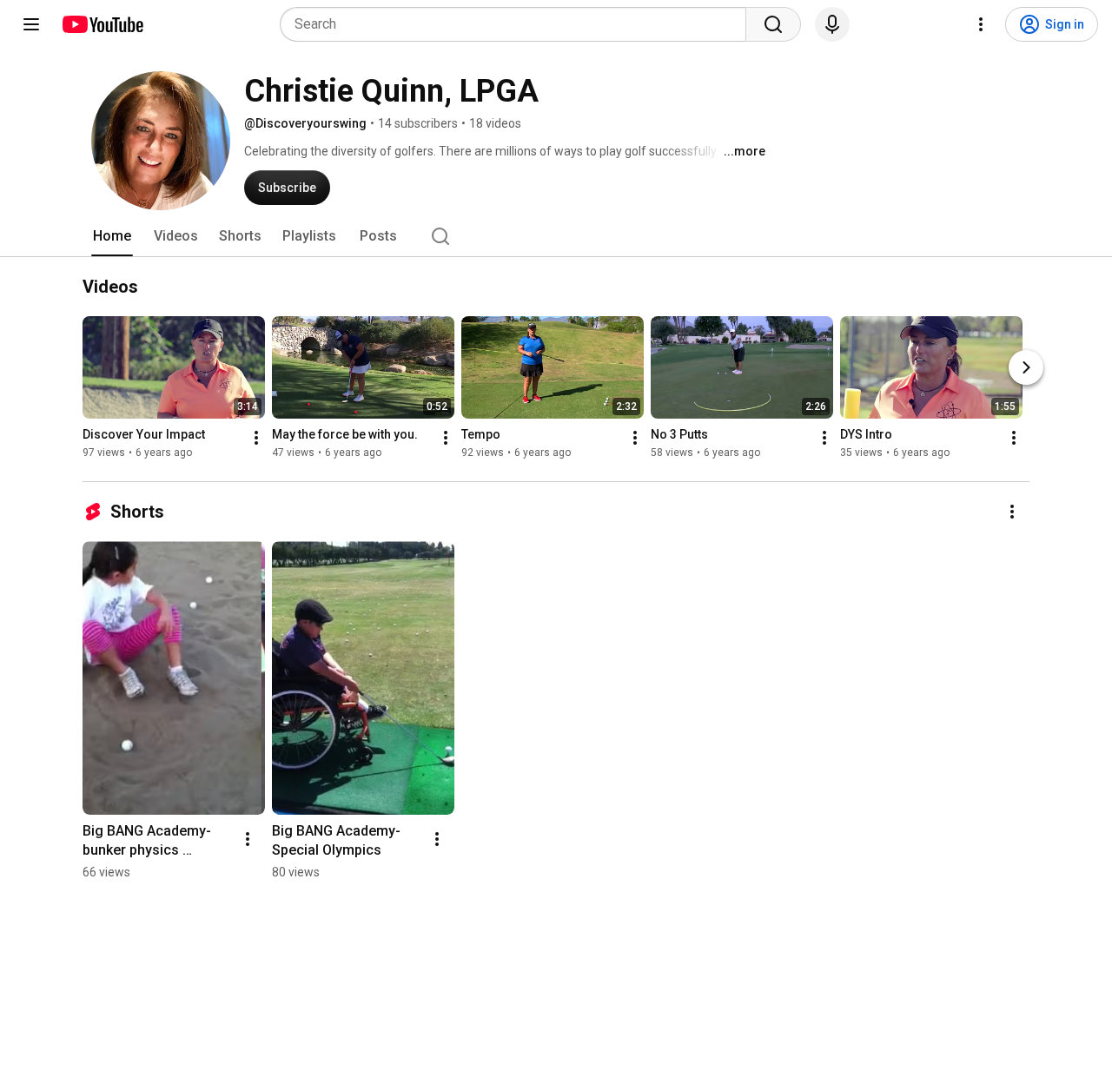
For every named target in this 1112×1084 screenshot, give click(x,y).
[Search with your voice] (832, 24)
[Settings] (980, 24)
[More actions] (256, 437)
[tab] (112, 236)
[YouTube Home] (102, 24)
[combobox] (518, 24)
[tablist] (556, 236)
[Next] (1026, 367)
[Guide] (31, 24)
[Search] (773, 24)
